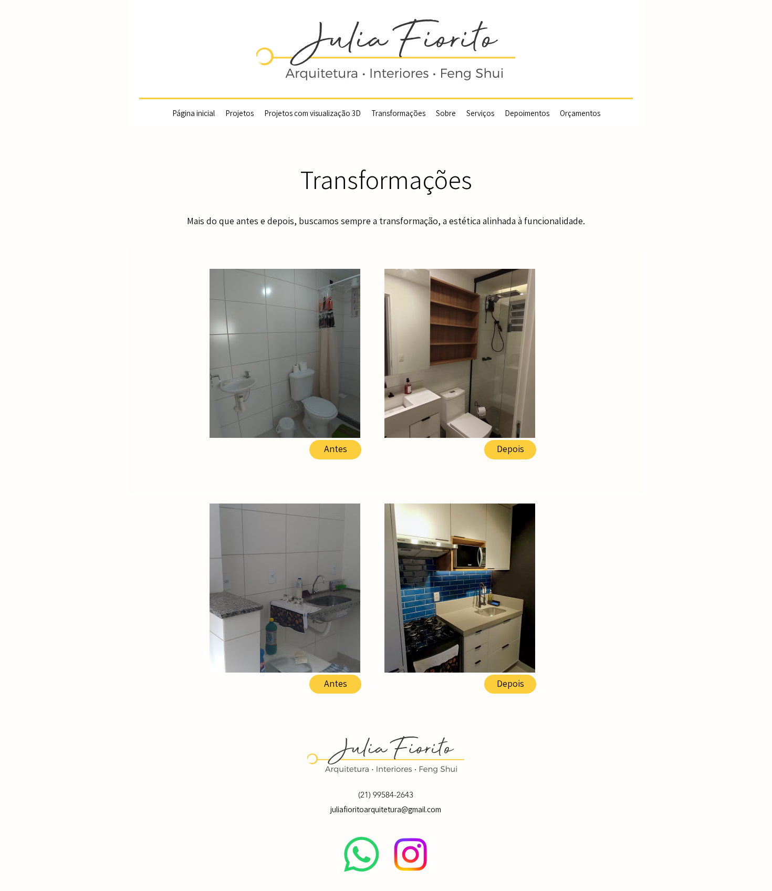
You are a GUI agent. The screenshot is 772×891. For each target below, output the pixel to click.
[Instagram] (410, 854)
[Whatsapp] (361, 854)
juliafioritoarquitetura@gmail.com (385, 809)
